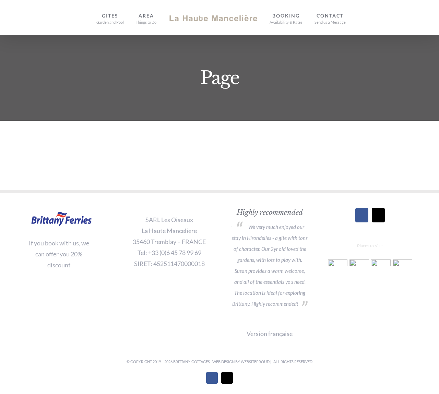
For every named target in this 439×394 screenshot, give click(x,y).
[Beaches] (380, 269)
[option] (270, 259)
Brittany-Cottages (192, 361)
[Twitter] (378, 215)
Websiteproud (255, 361)
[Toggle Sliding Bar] (345, 17)
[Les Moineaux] (359, 269)
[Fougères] (337, 269)
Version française (270, 333)
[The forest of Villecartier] (402, 269)
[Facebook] (361, 215)
